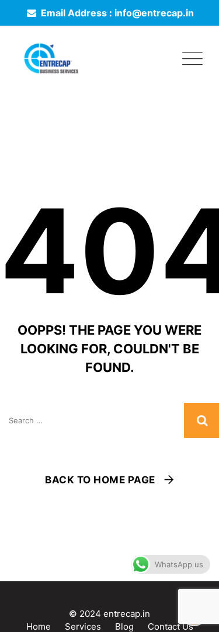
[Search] (201, 420)
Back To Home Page (100, 480)
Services (83, 626)
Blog (124, 626)
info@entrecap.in (154, 13)
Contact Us (170, 626)
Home (38, 626)
